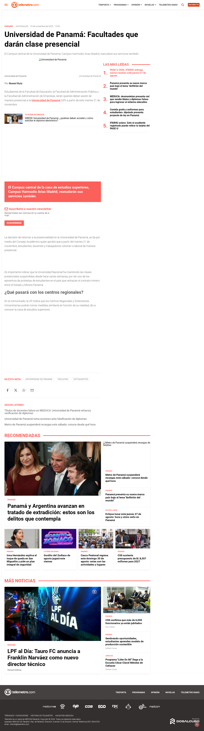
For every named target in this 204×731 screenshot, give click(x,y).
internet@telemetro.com (19, 724)
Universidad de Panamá (38, 379)
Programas (120, 5)
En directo (194, 5)
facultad (63, 379)
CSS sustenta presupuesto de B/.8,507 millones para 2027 (132, 558)
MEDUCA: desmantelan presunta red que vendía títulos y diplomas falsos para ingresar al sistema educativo (129, 99)
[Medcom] (154, 708)
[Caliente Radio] (128, 708)
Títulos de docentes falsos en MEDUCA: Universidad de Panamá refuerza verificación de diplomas (47, 412)
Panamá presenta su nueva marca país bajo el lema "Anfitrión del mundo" (128, 86)
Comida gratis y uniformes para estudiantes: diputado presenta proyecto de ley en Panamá (127, 112)
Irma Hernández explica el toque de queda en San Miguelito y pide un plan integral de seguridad (22, 560)
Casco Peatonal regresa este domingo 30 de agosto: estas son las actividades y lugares (94, 560)
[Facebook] (7, 390)
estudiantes (81, 379)
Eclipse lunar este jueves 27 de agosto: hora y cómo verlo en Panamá (123, 517)
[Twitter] (15, 390)
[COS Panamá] (88, 708)
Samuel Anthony (14, 670)
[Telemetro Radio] (141, 708)
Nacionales (22, 26)
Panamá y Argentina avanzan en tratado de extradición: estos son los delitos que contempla (51, 512)
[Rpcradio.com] (115, 708)
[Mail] (32, 390)
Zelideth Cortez (111, 648)
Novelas (149, 5)
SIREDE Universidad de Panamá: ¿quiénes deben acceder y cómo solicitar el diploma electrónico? (59, 119)
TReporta (103, 5)
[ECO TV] (102, 708)
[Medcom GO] (49, 708)
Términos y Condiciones (16, 715)
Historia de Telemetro (41, 715)
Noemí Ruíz (15, 83)
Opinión (135, 5)
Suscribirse (14, 223)
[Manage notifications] (197, 724)
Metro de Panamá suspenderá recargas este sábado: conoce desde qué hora (50, 424)
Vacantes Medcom (64, 715)
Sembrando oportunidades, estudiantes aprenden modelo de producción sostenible (124, 641)
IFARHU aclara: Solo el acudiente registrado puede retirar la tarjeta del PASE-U (130, 125)
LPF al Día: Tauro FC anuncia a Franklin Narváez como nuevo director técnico (43, 657)
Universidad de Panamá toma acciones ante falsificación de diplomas (45, 418)
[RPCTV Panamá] (62, 708)
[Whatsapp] (23, 390)
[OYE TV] (75, 708)
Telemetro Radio (168, 5)
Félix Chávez (110, 627)
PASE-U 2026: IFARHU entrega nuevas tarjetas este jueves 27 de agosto (128, 72)
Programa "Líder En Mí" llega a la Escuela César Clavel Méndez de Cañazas (124, 662)
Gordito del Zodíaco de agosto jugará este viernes (57, 558)
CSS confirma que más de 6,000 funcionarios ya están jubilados (123, 622)
